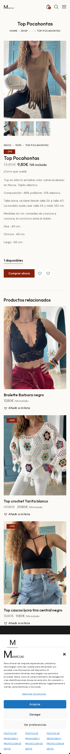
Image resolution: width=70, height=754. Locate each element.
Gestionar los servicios (34, 693)
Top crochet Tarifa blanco (26, 501)
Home (13, 30)
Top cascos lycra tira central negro (33, 610)
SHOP (24, 30)
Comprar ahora (19, 273)
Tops (18, 145)
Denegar (35, 714)
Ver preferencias (35, 725)
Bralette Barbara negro (24, 395)
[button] (64, 654)
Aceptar (35, 704)
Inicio (7, 145)
